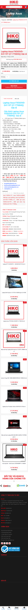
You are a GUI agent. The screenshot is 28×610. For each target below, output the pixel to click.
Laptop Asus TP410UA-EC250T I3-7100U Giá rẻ (14, 321)
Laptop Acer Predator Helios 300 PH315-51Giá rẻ (14, 406)
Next (27, 486)
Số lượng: (3, 76)
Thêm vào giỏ (15, 81)
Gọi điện (3, 609)
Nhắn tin (9, 609)
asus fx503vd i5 (7, 195)
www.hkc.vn (20, 231)
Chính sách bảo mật (5, 538)
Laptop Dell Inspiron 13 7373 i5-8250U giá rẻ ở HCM (14, 292)
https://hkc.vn (8, 520)
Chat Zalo (16, 609)
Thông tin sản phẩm (8, 98)
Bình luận (17, 98)
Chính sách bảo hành (6, 536)
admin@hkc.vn (9, 231)
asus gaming (11, 197)
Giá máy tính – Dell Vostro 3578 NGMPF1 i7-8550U (14, 463)
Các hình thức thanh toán (6, 530)
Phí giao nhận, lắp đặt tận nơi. (7, 540)
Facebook (24, 609)
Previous (1, 486)
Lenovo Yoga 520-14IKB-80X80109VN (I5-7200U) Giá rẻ (14, 378)
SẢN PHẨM (9, 19)
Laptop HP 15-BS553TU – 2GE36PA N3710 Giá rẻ (14, 264)
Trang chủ (3, 19)
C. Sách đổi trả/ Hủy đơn (6, 534)
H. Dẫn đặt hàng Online (6, 532)
